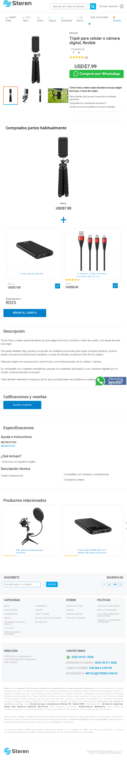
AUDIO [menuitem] (40, 19)
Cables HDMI (78, 704)
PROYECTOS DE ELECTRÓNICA (48, 618)
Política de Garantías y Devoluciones (108, 615)
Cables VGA (9, 706)
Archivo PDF (8, 446)
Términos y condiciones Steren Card (109, 621)
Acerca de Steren (74, 606)
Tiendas (70, 610)
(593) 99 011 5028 (82, 657)
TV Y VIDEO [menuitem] (26, 19)
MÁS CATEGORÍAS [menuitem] (99, 17)
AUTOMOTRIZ (41, 622)
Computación (10, 610)
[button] (25, 95)
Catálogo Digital (74, 614)
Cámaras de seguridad (112, 704)
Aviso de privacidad (107, 610)
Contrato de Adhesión (108, 606)
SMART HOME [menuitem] (10, 19)
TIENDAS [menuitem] (117, 19)
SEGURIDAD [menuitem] (66, 19)
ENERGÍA (39, 610)
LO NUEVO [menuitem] (80, 19)
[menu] (63, 20)
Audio (7, 606)
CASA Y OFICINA (42, 614)
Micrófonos (43, 706)
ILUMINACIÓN (41, 606)
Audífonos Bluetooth (26, 706)
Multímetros (99, 706)
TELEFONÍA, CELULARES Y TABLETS (15, 623)
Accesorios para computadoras (44, 704)
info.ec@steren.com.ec (101, 674)
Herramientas (11, 614)
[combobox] (74, 6)
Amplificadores (86, 706)
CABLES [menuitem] (52, 19)
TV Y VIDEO (9, 628)
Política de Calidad (75, 618)
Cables (7, 618)
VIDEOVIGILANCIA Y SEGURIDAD (12, 633)
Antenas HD (65, 704)
